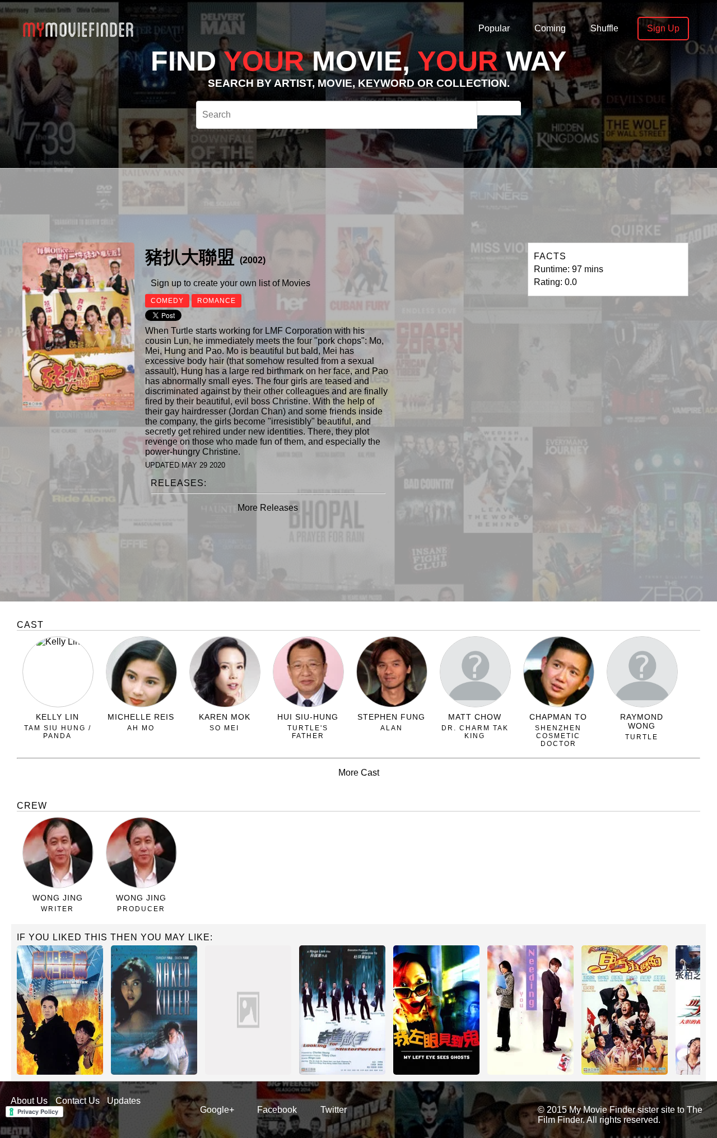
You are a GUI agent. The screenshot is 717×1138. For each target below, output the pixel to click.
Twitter (333, 1109)
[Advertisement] (354, 204)
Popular (494, 28)
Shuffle (604, 28)
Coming (550, 28)
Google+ (217, 1109)
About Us (29, 1101)
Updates (124, 1101)
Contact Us (77, 1101)
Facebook (277, 1109)
